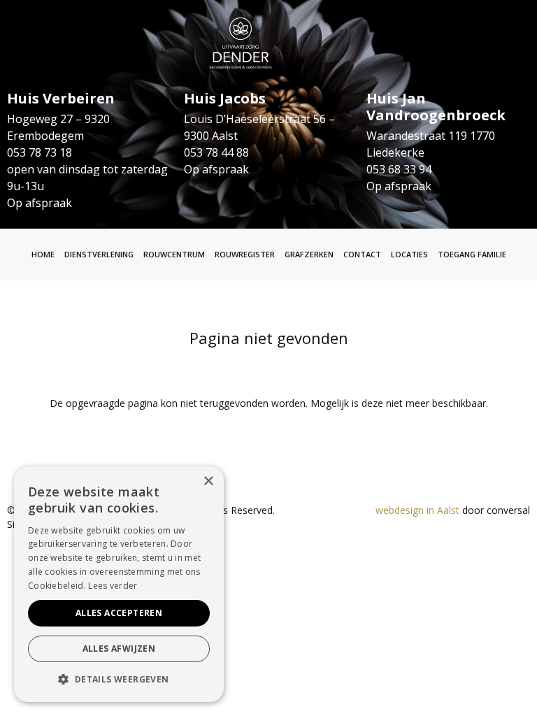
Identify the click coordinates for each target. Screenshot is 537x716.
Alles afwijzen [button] (119, 648)
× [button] (208, 481)
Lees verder (112, 586)
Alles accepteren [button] (119, 613)
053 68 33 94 (398, 169)
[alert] (119, 584)
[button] (119, 679)
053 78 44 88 (216, 152)
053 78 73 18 (39, 152)
